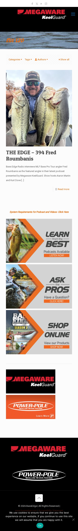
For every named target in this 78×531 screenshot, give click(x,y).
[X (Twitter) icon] (37, 3)
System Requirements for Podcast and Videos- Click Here (39, 212)
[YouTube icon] (41, 3)
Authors (42, 59)
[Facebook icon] (32, 3)
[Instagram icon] (46, 3)
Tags (27, 59)
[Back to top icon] (39, 498)
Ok (40, 525)
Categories (14, 59)
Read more (63, 189)
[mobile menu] (73, 14)
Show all (64, 59)
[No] (73, 519)
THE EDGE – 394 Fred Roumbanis (31, 155)
